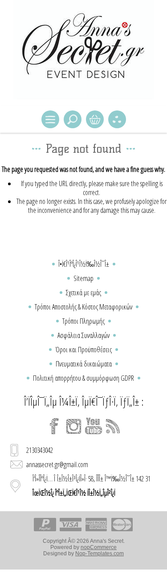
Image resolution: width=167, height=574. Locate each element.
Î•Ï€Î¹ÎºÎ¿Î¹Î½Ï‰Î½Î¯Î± (83, 264)
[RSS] (113, 426)
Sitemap (83, 278)
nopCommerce (99, 547)
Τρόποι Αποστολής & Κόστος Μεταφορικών (83, 307)
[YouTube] (93, 426)
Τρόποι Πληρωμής (83, 321)
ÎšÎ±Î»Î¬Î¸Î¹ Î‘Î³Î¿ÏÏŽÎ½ (95, 119)
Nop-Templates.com (99, 553)
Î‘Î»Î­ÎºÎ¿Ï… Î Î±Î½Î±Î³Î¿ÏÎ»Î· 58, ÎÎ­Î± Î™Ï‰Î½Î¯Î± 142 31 (92, 486)
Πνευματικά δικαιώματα (84, 364)
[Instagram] (74, 426)
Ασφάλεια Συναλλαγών (83, 335)
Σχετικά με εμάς (83, 292)
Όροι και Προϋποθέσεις (83, 349)
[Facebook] (54, 426)
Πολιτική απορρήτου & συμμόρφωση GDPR (83, 378)
